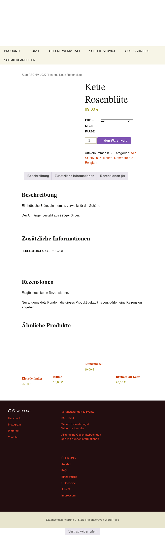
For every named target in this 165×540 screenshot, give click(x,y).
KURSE (35, 51)
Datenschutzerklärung (60, 519)
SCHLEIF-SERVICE (102, 51)
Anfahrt (66, 464)
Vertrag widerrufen (82, 531)
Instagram (14, 424)
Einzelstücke (69, 476)
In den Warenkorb (114, 140)
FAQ (64, 470)
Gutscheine (68, 483)
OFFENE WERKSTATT (64, 51)
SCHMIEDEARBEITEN (19, 60)
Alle (133, 153)
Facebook (14, 418)
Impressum (68, 495)
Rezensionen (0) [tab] (112, 176)
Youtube (13, 437)
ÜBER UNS (68, 458)
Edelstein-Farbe (90, 126)
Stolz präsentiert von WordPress (98, 519)
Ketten (52, 74)
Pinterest (13, 430)
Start (25, 74)
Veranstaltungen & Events (77, 411)
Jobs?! (65, 489)
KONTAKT (67, 417)
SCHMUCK (38, 74)
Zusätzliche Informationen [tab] (74, 176)
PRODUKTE (12, 51)
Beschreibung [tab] (38, 176)
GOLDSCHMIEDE (137, 51)
